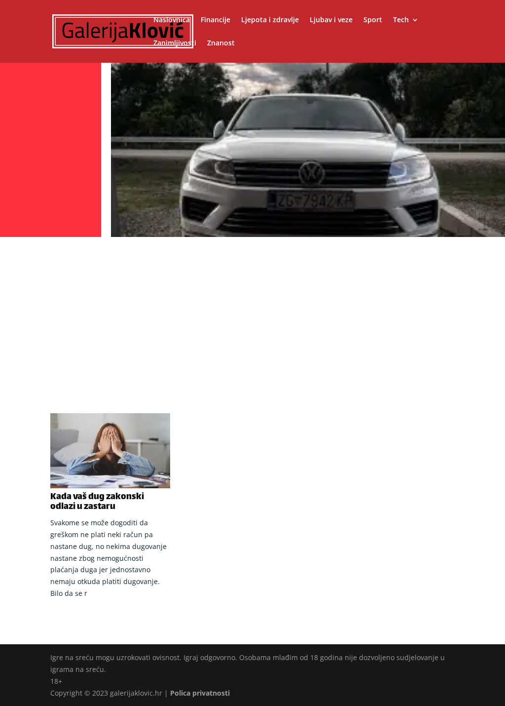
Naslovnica (171, 20)
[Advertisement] (252, 314)
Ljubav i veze (331, 20)
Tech (401, 20)
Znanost (221, 43)
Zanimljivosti (174, 43)
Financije (215, 20)
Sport (372, 20)
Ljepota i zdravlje (270, 20)
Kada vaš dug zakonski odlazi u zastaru (97, 502)
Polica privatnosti (200, 693)
